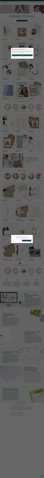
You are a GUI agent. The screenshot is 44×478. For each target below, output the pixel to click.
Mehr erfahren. (21, 52)
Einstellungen (22, 53)
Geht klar (22, 55)
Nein (26, 240)
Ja (17, 240)
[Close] (31, 236)
